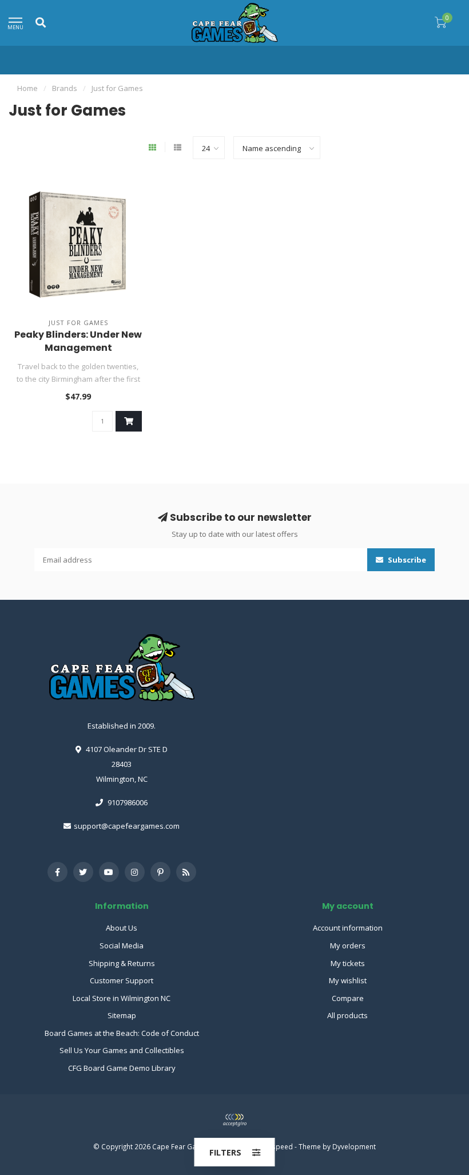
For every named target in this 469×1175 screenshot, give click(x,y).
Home (27, 88)
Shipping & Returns (122, 963)
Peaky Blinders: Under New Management (78, 341)
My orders (347, 945)
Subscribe (406, 560)
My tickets (348, 963)
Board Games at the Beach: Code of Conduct (122, 1033)
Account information (348, 928)
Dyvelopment (354, 1146)
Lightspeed (275, 1146)
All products (347, 1015)
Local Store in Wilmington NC (121, 998)
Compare (348, 998)
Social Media (122, 945)
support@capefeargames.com (127, 826)
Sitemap (122, 1015)
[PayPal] (234, 1120)
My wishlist (348, 980)
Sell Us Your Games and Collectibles (121, 1050)
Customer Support (121, 980)
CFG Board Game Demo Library (122, 1068)
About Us (121, 928)
